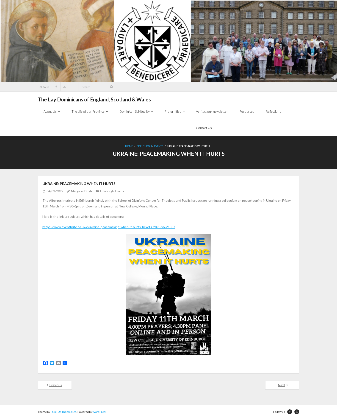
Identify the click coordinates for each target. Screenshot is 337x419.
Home (129, 146)
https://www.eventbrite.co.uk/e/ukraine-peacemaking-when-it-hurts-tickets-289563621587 (108, 227)
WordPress (99, 411)
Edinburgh (144, 146)
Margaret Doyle (81, 191)
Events (158, 146)
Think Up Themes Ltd (63, 411)
